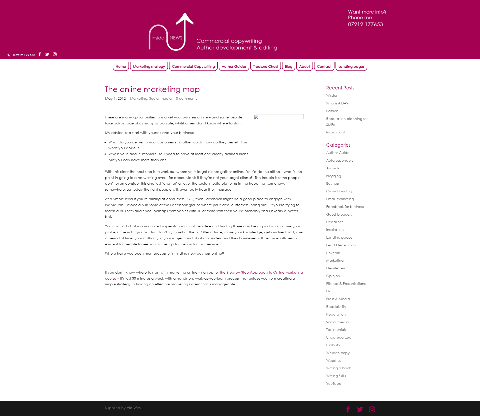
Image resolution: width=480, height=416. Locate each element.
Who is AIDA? (337, 103)
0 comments (186, 98)
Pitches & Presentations (346, 283)
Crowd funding (339, 191)
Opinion (333, 276)
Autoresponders (339, 160)
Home (121, 66)
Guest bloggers (339, 214)
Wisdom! (333, 95)
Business (333, 183)
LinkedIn (333, 253)
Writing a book (338, 368)
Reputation (336, 314)
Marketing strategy (149, 66)
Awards (332, 168)
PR (328, 291)
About (304, 66)
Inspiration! (335, 132)
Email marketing (340, 199)
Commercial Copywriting (193, 66)
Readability (336, 306)
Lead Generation (341, 245)
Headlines (334, 222)
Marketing (138, 98)
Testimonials (336, 329)
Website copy (338, 353)
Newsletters (335, 268)
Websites (333, 360)
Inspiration (335, 229)
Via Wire (134, 408)
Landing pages (351, 66)
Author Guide (338, 152)
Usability (333, 345)
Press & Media (338, 299)
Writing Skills (336, 376)
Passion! (333, 111)
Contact (324, 66)
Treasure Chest (265, 66)
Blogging (333, 176)
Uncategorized (339, 337)
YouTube (333, 383)
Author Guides (234, 66)
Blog (288, 66)
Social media (160, 98)
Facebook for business (345, 206)
